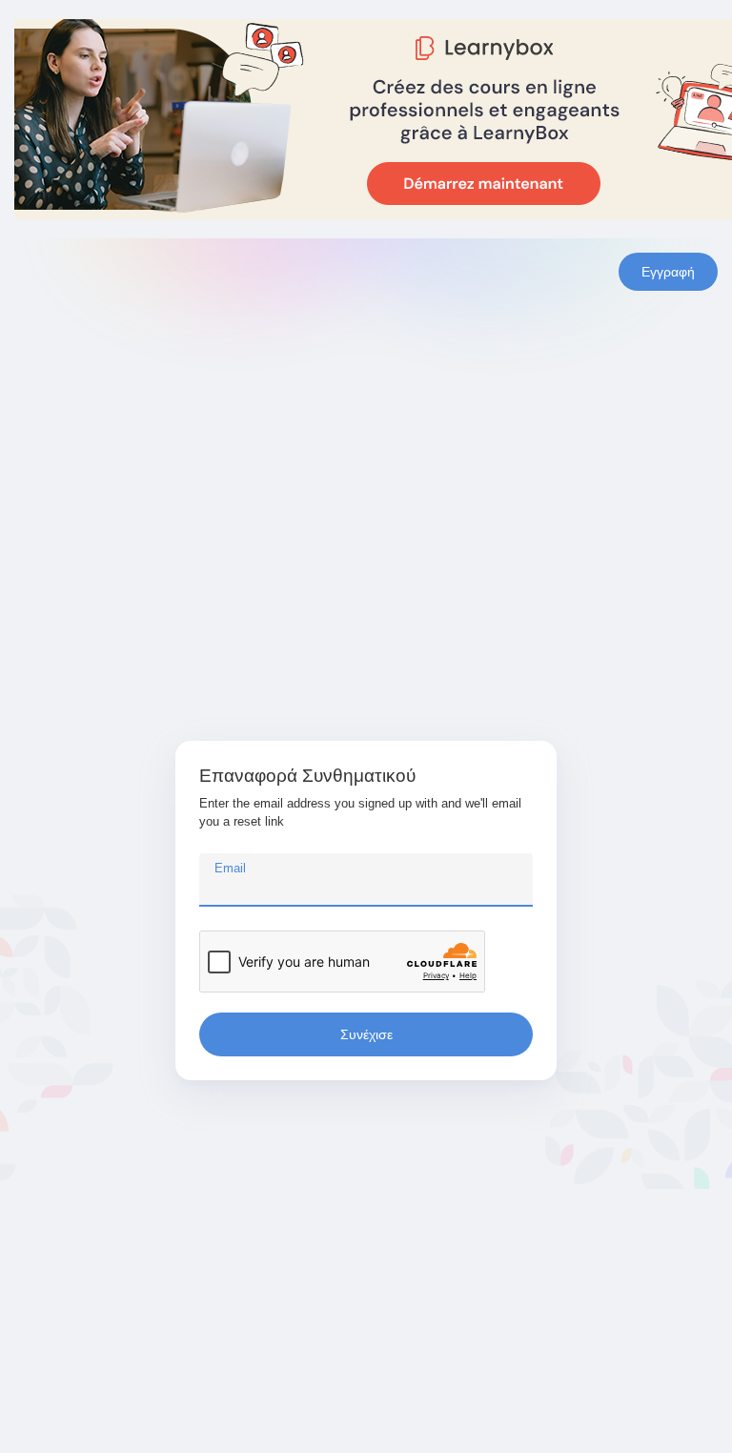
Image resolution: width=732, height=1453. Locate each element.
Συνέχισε (366, 1034)
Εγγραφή (668, 271)
